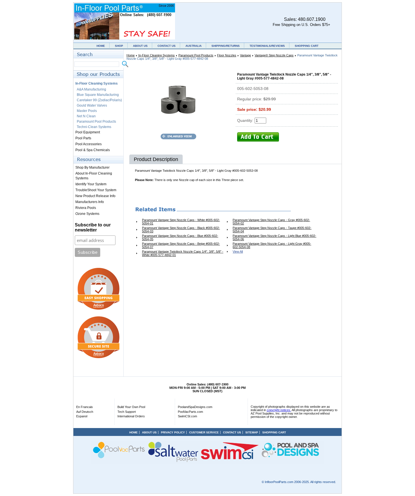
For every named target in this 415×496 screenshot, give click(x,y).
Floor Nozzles (226, 55)
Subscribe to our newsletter (93, 227)
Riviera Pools (85, 208)
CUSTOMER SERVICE (204, 432)
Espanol (81, 416)
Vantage (245, 55)
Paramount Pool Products (195, 55)
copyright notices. (279, 410)
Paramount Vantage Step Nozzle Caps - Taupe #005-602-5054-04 (272, 229)
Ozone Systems (87, 214)
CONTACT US (167, 45)
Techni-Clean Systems (94, 127)
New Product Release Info (95, 196)
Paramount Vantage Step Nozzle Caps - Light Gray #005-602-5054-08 (272, 245)
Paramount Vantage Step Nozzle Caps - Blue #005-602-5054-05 (180, 237)
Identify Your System (90, 184)
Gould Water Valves (92, 105)
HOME (101, 45)
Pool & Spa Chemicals (92, 150)
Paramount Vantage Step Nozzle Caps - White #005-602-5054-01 (181, 221)
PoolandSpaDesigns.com (195, 407)
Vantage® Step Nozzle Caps (274, 55)
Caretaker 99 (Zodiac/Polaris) (99, 100)
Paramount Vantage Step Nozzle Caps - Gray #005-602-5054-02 (271, 221)
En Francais (84, 407)
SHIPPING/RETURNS (225, 45)
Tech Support (126, 411)
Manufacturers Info (89, 202)
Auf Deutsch (84, 411)
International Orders (131, 416)
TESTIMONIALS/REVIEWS (267, 45)
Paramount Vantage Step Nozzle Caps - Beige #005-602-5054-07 (181, 245)
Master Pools (87, 111)
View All (238, 251)
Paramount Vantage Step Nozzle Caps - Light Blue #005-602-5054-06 (274, 237)
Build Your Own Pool (131, 407)
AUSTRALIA (193, 45)
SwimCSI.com (187, 416)
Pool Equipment (87, 132)
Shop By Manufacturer (92, 167)
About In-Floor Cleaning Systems (93, 175)
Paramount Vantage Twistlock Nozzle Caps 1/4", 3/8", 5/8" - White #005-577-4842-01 (182, 253)
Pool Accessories (88, 144)
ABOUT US (140, 45)
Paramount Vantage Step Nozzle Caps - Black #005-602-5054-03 (181, 229)
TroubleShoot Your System (95, 190)
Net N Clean (86, 116)
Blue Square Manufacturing (98, 95)
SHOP (119, 45)
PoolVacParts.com (190, 411)
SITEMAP (251, 432)
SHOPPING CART (306, 45)
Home (130, 55)
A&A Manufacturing (91, 89)
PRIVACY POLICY (173, 432)
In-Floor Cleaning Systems (156, 55)
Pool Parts (83, 138)
